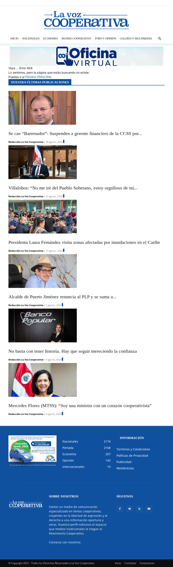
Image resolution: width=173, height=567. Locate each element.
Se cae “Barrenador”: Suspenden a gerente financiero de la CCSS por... (75, 133)
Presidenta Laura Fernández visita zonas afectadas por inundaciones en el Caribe (84, 242)
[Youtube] (161, 3)
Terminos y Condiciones (133, 449)
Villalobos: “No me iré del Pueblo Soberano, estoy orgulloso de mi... (73, 187)
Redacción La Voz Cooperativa (25, 141)
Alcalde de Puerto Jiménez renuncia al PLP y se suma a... (62, 296)
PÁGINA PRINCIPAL (38, 77)
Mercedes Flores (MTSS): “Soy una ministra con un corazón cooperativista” (80, 405)
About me (125, 2)
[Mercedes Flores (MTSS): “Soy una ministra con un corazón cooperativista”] (80, 380)
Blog (114, 2)
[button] (159, 39)
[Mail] (147, 3)
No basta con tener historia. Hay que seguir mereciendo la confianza (72, 351)
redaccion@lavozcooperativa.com (72, 547)
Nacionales (30, 38)
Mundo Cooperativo (76, 38)
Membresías (125, 468)
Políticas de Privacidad (132, 456)
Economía (50, 38)
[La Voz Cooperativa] (86, 20)
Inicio (14, 38)
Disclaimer (102, 2)
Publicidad (123, 462)
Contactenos (147, 563)
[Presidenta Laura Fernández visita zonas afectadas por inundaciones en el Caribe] (84, 217)
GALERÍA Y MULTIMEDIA (136, 38)
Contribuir (130, 563)
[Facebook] (140, 3)
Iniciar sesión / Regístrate (80, 2)
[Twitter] (154, 3)
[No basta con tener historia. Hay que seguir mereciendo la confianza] (72, 325)
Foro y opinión (105, 38)
